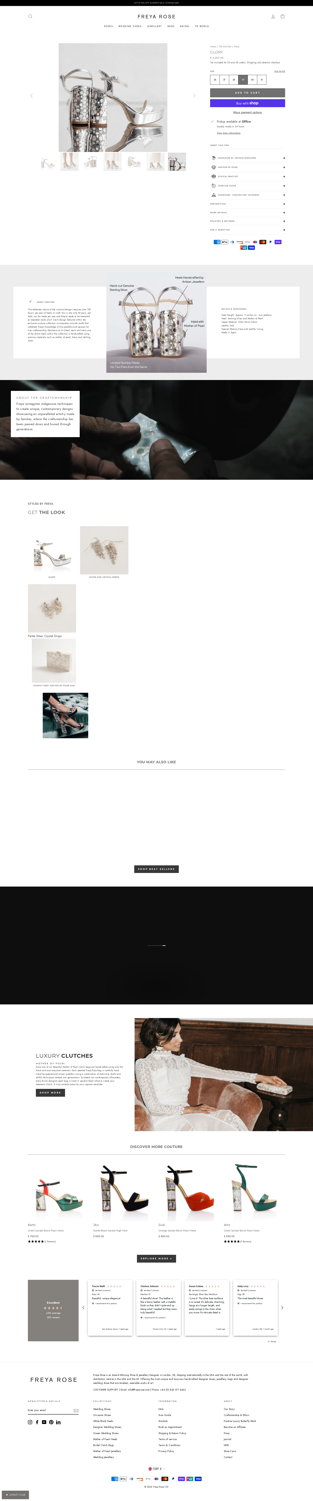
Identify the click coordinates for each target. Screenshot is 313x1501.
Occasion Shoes (102, 1415)
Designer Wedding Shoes (107, 1427)
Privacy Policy (166, 1451)
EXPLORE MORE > (156, 1258)
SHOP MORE (50, 1092)
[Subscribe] (76, 1410)
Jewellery (154, 26)
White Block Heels (103, 1421)
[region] (156, 3)
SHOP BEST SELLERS (156, 869)
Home (213, 46)
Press (227, 1433)
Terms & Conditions (169, 1445)
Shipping (251, 62)
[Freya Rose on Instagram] (30, 1422)
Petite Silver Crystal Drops (45, 636)
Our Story (229, 1409)
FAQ (160, 1409)
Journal (227, 1439)
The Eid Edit (225, 46)
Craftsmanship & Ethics (236, 1415)
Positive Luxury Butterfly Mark (240, 1421)
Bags (171, 26)
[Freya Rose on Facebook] (37, 1422)
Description (218, 204)
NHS (226, 1445)
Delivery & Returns (222, 221)
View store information (229, 133)
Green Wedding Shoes (106, 1433)
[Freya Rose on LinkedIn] (58, 1422)
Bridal (185, 26)
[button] (58, 1241)
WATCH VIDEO (156, 994)
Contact (228, 1457)
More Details (218, 212)
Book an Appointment (170, 1427)
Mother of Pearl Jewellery (107, 1451)
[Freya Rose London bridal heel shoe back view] (112, 162)
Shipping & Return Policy (172, 1433)
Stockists (163, 1421)
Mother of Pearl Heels (105, 1439)
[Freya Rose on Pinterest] (51, 1422)
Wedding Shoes (130, 26)
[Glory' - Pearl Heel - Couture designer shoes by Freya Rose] (113, 151)
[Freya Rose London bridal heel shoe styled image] (156, 162)
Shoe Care (230, 1451)
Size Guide (279, 71)
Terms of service (167, 1439)
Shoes (108, 26)
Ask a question (220, 229)
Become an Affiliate (235, 1427)
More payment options (247, 112)
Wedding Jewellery (103, 1457)
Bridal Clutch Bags (103, 1445)
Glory (236, 46)
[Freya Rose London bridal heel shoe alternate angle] (69, 162)
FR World (202, 26)
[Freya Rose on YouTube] (44, 1422)
